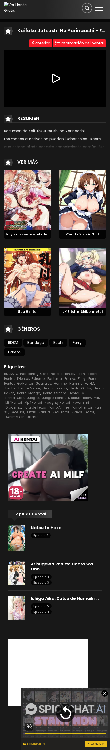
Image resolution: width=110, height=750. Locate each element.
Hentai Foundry (55, 388)
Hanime (60, 383)
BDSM (13, 342)
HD (92, 383)
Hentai (10, 388)
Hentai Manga (28, 393)
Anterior (42, 43)
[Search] (87, 8)
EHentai (23, 378)
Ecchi (58, 342)
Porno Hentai (82, 407)
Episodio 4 (41, 577)
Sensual (17, 412)
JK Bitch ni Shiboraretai (83, 311)
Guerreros (43, 383)
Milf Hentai (13, 402)
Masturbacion (79, 397)
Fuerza (70, 378)
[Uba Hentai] (27, 277)
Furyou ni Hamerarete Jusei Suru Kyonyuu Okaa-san (49, 234)
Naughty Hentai (57, 402)
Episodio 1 (40, 535)
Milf (96, 397)
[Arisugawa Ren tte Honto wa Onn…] (16, 573)
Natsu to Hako (46, 528)
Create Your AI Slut (82, 234)
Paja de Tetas (35, 407)
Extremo (38, 378)
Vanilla (44, 412)
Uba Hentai (27, 311)
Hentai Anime (29, 388)
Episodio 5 (41, 606)
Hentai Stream (54, 393)
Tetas (31, 412)
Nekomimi (81, 402)
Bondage (36, 342)
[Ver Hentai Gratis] (19, 7)
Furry (77, 342)
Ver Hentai (61, 412)
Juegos (33, 397)
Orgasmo (13, 407)
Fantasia (54, 378)
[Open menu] (99, 8)
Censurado (49, 374)
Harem (14, 352)
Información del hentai (82, 43)
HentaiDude (14, 397)
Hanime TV (78, 383)
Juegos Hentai (53, 397)
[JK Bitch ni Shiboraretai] (82, 277)
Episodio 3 (41, 582)
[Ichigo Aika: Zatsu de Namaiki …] (16, 607)
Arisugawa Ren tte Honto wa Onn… (62, 566)
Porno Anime (59, 407)
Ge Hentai (25, 383)
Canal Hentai (26, 374)
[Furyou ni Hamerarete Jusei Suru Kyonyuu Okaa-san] (27, 200)
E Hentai (67, 374)
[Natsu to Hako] (16, 537)
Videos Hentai (83, 412)
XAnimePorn (15, 417)
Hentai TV (76, 393)
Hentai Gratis (80, 388)
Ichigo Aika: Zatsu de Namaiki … (65, 598)
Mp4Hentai (33, 402)
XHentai (33, 417)
